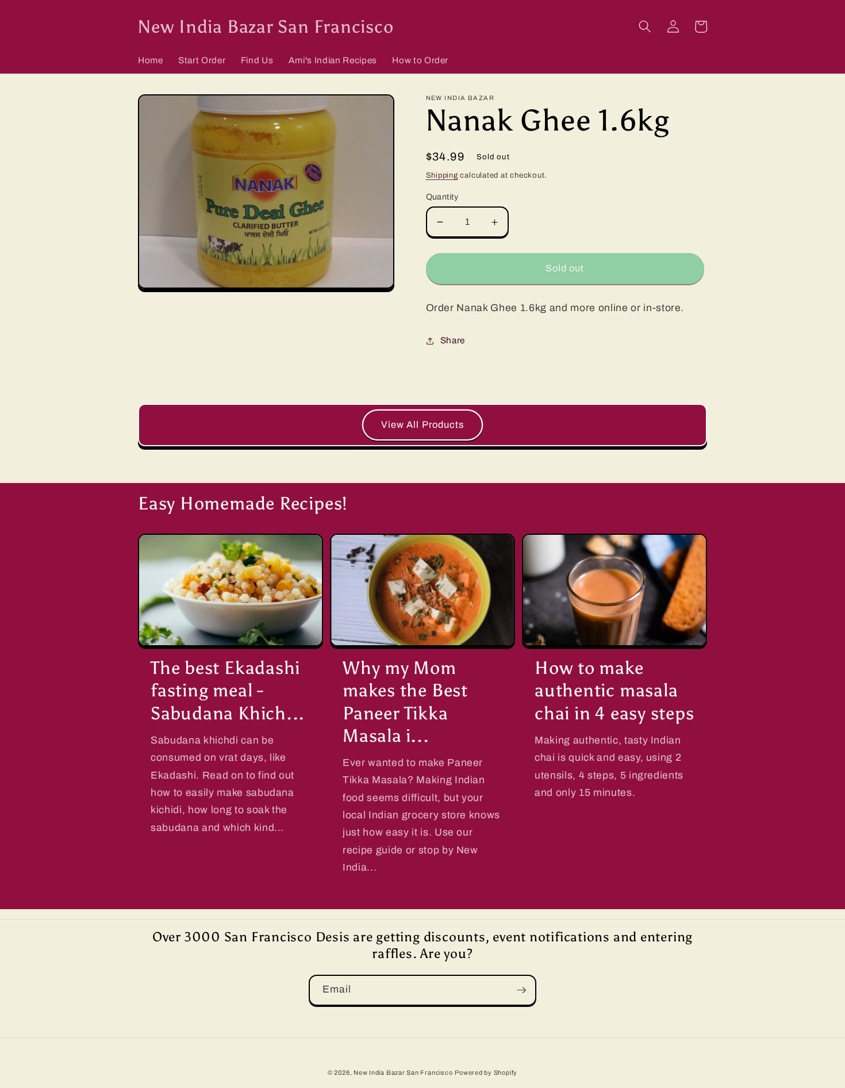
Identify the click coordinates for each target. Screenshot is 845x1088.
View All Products (422, 425)
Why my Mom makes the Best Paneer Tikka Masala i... (405, 701)
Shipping (442, 175)
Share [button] (452, 340)
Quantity (442, 196)
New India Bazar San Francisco (403, 1072)
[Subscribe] (521, 990)
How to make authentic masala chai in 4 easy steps (614, 690)
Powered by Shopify (486, 1072)
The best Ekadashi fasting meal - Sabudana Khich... (228, 690)
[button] (645, 26)
